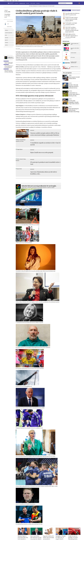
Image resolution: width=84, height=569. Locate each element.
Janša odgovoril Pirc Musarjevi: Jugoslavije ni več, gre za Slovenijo (71, 36)
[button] (4, 3)
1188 (17, 0)
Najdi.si (12, 0)
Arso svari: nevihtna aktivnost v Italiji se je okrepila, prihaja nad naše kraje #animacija (71, 29)
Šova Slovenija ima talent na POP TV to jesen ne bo (72, 14)
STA (9, 11)
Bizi (9, 0)
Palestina (6, 30)
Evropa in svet (22, 3)
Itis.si (15, 0)
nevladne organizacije (8, 32)
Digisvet (27, 3)
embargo (6, 42)
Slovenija (16, 3)
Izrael (6, 35)
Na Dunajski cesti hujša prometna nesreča (71, 23)
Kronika (38, 3)
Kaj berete (66, 10)
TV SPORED (6, 0)
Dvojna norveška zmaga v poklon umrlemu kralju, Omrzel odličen (71, 19)
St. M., (6, 11)
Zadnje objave (76, 10)
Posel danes (32, 3)
